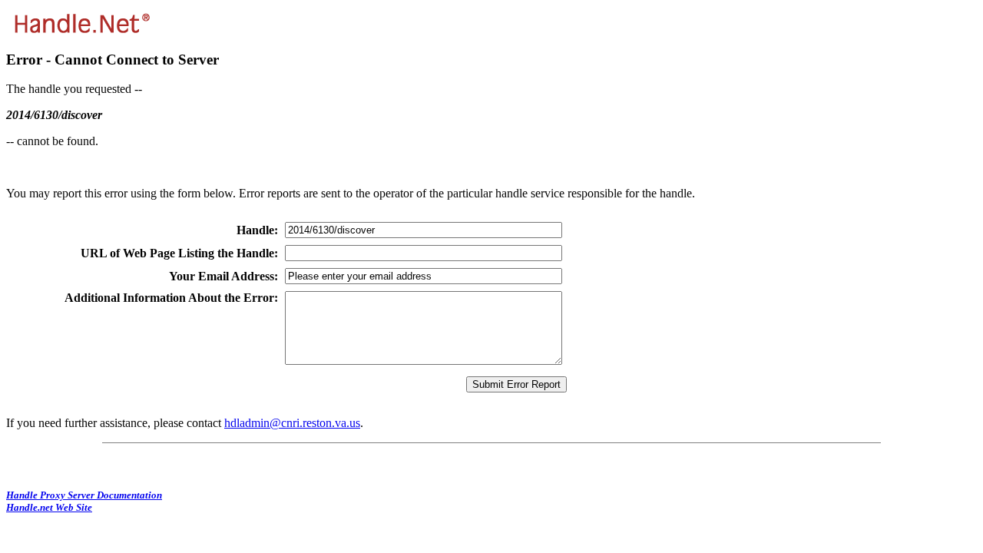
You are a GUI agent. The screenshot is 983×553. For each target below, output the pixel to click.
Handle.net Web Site (49, 507)
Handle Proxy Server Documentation (84, 495)
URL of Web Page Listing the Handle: (179, 253)
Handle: (257, 230)
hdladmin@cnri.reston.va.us (292, 422)
